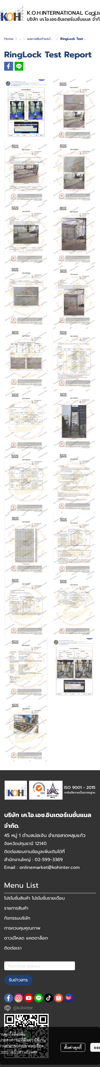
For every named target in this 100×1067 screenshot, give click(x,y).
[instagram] (18, 998)
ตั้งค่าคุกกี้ (73, 1047)
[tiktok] (48, 998)
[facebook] (8, 998)
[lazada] (68, 998)
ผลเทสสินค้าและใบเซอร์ (43, 38)
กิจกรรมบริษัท (17, 918)
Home (8, 38)
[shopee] (58, 998)
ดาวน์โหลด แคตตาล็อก (26, 938)
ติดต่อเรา (13, 948)
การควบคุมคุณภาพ (22, 928)
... (20, 38)
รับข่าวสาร (18, 980)
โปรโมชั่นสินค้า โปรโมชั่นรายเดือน (34, 898)
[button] (93, 14)
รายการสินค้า (16, 908)
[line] (38, 998)
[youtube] (28, 998)
